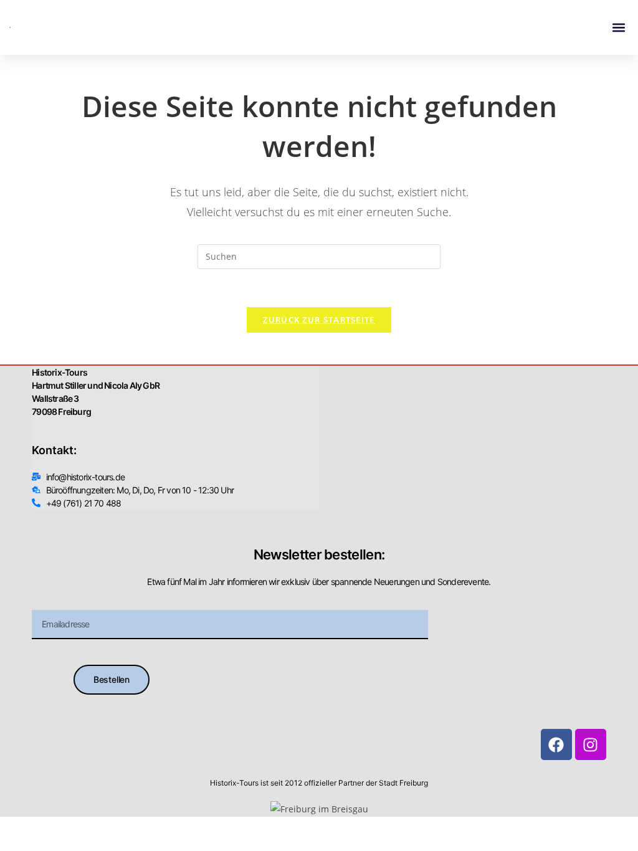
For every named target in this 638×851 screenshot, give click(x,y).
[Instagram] (590, 744)
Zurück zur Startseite (318, 319)
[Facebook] (556, 744)
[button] (618, 27)
